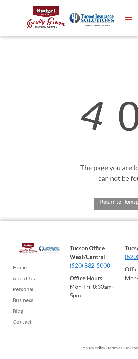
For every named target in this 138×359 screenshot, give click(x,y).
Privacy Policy (93, 348)
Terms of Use (118, 348)
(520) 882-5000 (90, 265)
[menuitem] (42, 267)
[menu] (128, 19)
